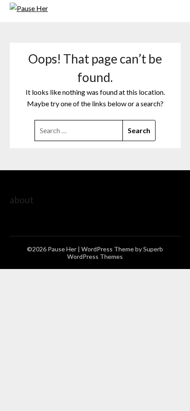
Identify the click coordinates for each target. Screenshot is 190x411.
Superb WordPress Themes (115, 252)
